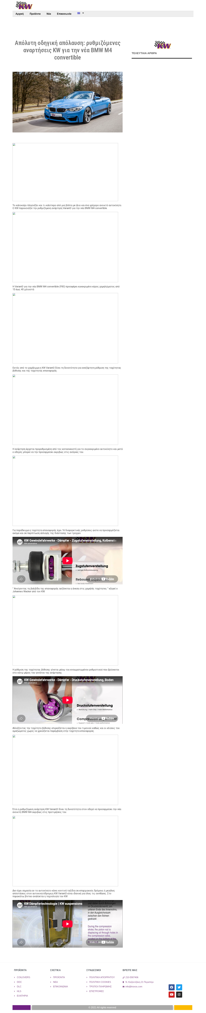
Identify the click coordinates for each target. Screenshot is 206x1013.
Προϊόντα (35, 14)
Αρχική (20, 14)
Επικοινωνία (64, 14)
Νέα (49, 14)
